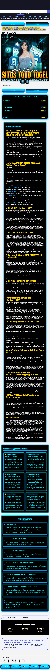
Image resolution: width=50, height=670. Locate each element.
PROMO (6, 666)
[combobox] (23, 11)
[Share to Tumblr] (23, 660)
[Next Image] (48, 58)
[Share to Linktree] (12, 660)
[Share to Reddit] (19, 660)
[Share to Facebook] (8, 660)
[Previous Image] (2, 58)
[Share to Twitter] (4, 660)
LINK (36, 666)
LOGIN (13, 24)
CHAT (45, 666)
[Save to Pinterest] (15, 660)
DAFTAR (37, 24)
